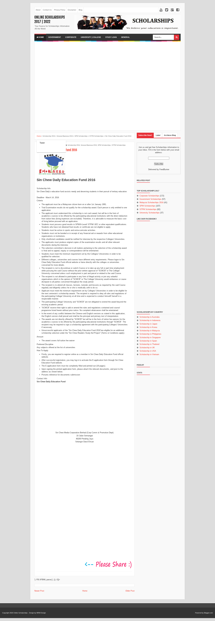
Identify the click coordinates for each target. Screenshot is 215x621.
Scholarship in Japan (148, 324)
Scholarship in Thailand (149, 344)
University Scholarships (150, 213)
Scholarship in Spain (148, 341)
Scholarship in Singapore (150, 337)
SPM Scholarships (104, 145)
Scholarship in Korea (148, 327)
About (38, 10)
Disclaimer (72, 10)
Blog (80, 10)
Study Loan (111, 37)
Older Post (130, 591)
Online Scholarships (20, 613)
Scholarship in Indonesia (150, 320)
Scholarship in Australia (149, 317)
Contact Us (47, 10)
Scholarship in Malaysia (150, 330)
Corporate (70, 37)
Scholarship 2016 (74, 145)
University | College (91, 37)
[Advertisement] (107, 64)
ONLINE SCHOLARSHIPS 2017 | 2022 (49, 19)
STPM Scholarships (119, 145)
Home (41, 37)
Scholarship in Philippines (150, 334)
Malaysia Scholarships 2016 (151, 202)
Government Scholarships (150, 199)
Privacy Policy (59, 10)
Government (54, 37)
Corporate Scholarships (149, 196)
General (125, 37)
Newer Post (39, 591)
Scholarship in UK (147, 347)
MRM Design (41, 613)
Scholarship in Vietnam (149, 354)
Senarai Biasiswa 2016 (89, 145)
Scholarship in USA (148, 351)
